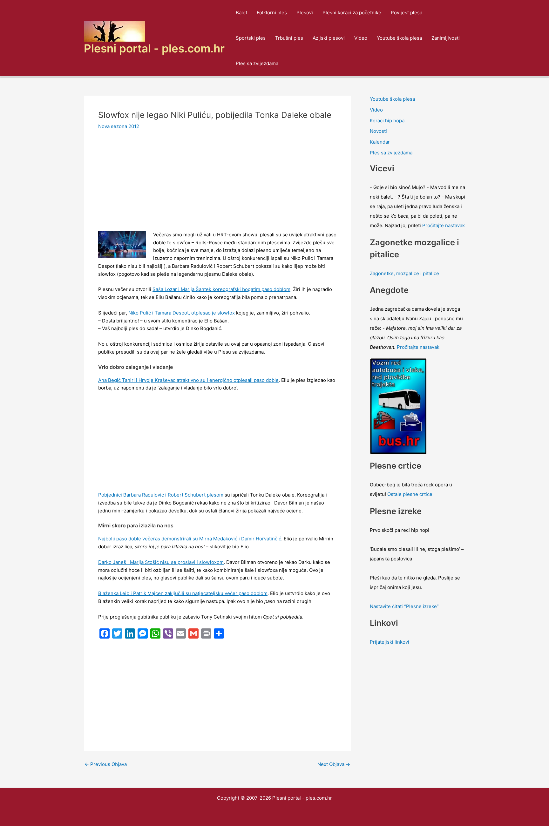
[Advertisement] (217, 183)
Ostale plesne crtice (409, 494)
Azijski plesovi (329, 38)
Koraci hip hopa (387, 121)
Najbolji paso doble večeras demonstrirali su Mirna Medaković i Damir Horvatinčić (189, 539)
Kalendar (380, 142)
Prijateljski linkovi (389, 642)
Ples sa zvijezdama (257, 63)
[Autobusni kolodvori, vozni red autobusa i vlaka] (398, 406)
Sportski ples (251, 38)
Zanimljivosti (445, 38)
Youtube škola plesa (399, 38)
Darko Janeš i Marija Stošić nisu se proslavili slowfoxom (161, 562)
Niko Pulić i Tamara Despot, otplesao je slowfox (181, 313)
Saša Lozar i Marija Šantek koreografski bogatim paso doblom (221, 289)
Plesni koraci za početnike (351, 13)
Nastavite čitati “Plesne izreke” (404, 606)
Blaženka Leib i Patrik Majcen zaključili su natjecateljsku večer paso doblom (183, 593)
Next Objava (333, 764)
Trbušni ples (289, 38)
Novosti (378, 131)
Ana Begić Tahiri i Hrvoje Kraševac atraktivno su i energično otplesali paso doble (188, 380)
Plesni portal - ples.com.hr (154, 48)
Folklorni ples (272, 13)
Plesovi (304, 13)
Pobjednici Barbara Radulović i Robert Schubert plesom (160, 495)
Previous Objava (106, 764)
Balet (241, 13)
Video (360, 38)
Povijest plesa (406, 13)
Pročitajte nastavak (443, 225)
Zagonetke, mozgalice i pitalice (404, 273)
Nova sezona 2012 (118, 126)
